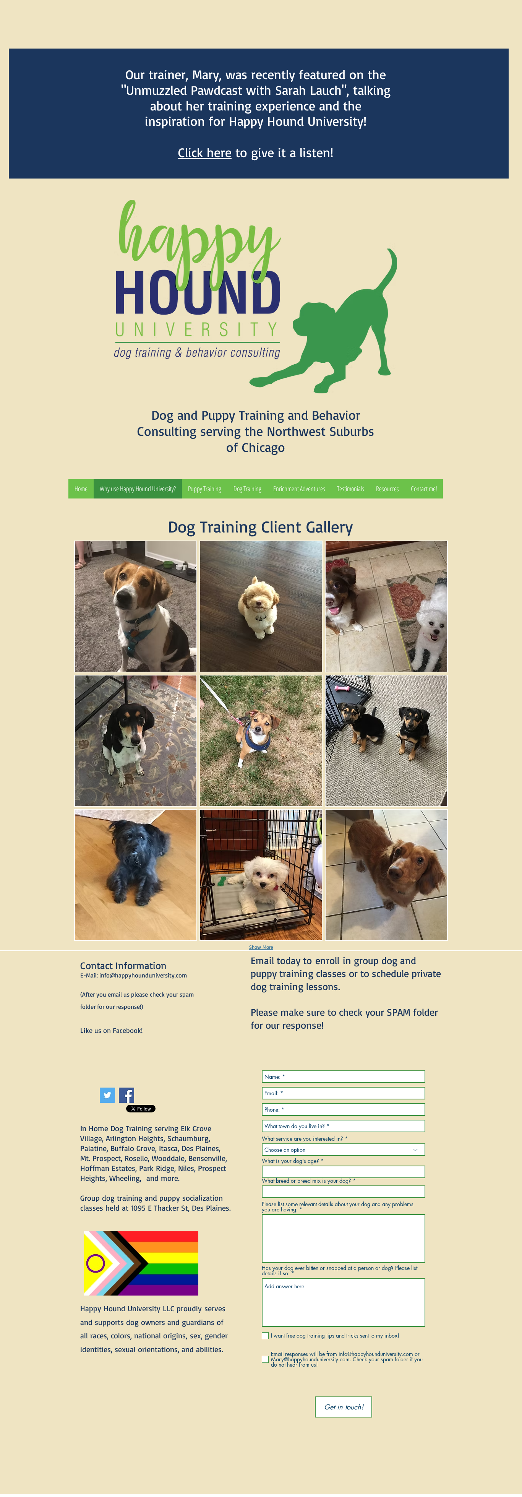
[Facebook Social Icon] (126, 1095)
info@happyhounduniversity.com (143, 975)
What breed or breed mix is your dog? (306, 1181)
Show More (261, 947)
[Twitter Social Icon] (107, 1095)
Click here (205, 152)
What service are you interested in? (302, 1138)
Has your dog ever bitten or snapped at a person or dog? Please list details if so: (339, 1270)
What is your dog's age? (290, 1161)
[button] (204, 488)
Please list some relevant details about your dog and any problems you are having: (337, 1206)
